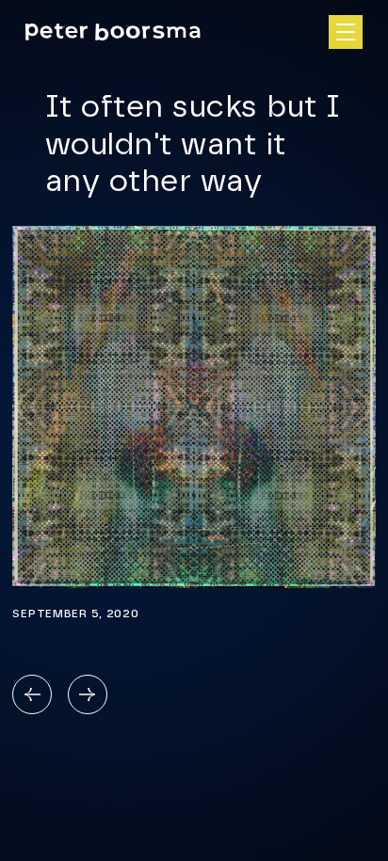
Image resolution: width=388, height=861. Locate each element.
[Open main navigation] (346, 32)
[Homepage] (113, 32)
